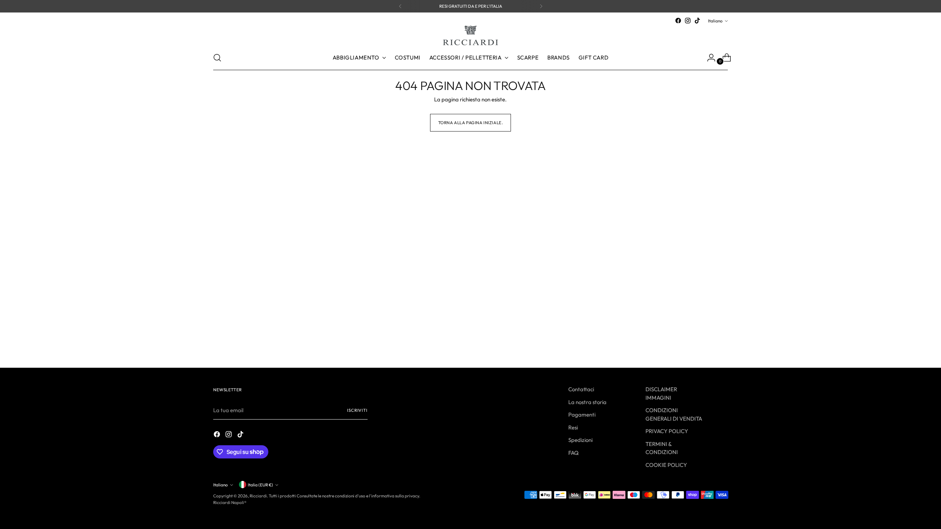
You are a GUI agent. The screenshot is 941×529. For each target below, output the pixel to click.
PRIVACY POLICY (666, 431)
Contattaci (581, 389)
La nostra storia (587, 402)
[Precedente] (400, 6)
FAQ (573, 452)
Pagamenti (581, 414)
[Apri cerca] (217, 57)
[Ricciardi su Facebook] (678, 20)
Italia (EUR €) (260, 484)
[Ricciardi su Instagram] (687, 20)
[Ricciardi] (470, 35)
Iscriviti (357, 410)
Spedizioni (580, 439)
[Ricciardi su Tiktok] (697, 20)
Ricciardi (258, 496)
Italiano (715, 21)
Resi (573, 427)
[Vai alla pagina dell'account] (708, 57)
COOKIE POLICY (666, 464)
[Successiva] (541, 6)
